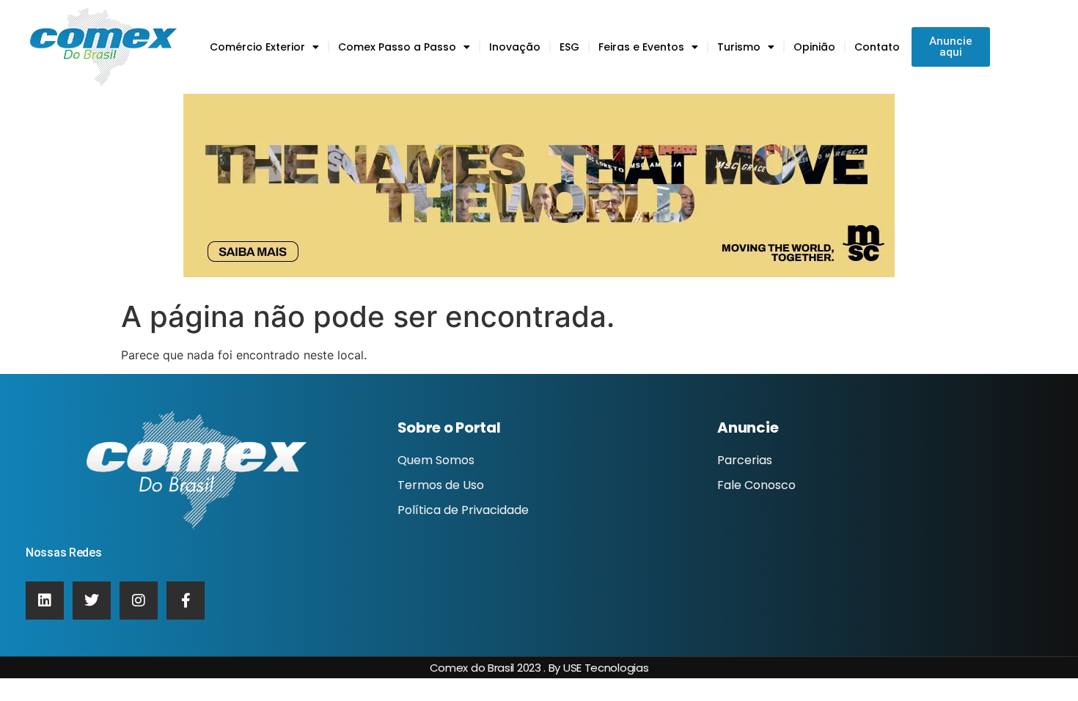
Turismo (738, 47)
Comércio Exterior (257, 47)
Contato (877, 47)
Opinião (814, 47)
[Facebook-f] (185, 600)
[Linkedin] (45, 600)
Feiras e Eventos (641, 47)
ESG (569, 47)
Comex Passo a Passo (397, 47)
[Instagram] (139, 600)
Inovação (514, 47)
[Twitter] (92, 600)
